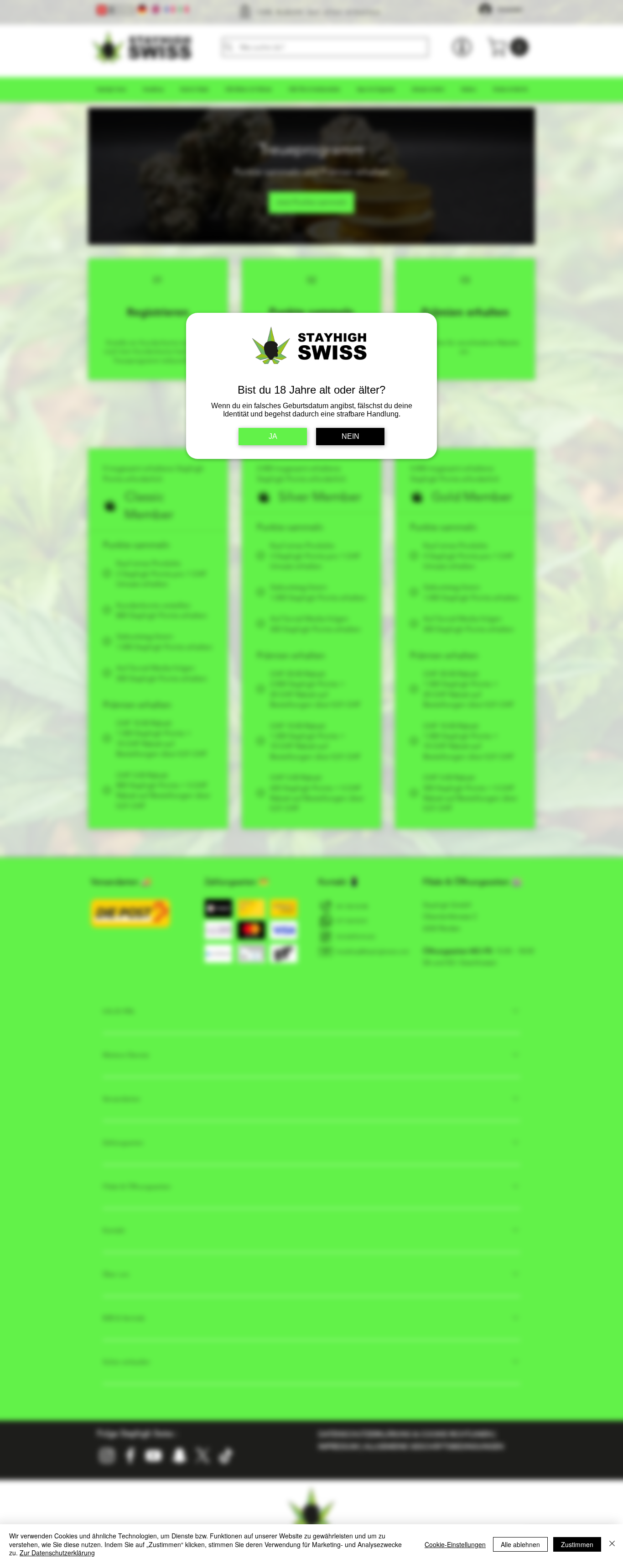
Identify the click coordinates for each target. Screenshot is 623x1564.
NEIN (350, 436)
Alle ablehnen (520, 1544)
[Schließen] (612, 1544)
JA (273, 436)
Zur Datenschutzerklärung (57, 1552)
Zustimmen (577, 1544)
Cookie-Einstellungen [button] (455, 1544)
